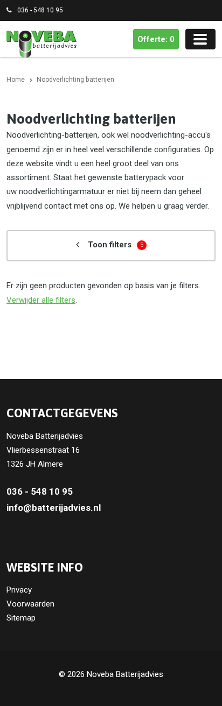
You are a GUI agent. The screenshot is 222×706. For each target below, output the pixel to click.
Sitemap (21, 618)
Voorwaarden (30, 604)
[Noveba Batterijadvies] (41, 44)
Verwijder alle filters (40, 300)
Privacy (19, 590)
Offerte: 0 (156, 39)
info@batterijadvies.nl (53, 507)
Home (15, 79)
